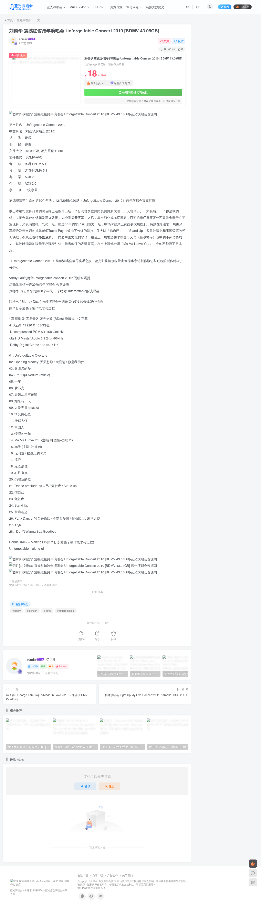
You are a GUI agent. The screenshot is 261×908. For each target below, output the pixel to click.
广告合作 (112, 875)
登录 (87, 786)
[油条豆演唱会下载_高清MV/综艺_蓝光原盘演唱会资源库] (39, 882)
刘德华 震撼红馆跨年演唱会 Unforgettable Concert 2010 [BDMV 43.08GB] (84, 30)
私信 (181, 41)
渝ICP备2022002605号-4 (91, 887)
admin (23, 39)
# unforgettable (65, 610)
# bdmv (16, 610)
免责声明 (97, 875)
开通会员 (244, 7)
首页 (9, 20)
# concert (32, 610)
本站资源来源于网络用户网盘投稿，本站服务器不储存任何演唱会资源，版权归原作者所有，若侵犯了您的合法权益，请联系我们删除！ (131, 882)
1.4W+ (34, 666)
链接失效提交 (155, 7)
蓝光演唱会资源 (107, 881)
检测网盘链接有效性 (135, 92)
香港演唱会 (24, 20)
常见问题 (132, 7)
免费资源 (116, 7)
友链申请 (82, 875)
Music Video (78, 7)
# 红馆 (47, 610)
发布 (226, 7)
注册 (111, 786)
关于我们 (127, 875)
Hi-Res (98, 7)
